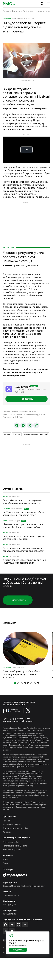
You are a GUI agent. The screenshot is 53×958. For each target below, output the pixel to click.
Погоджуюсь (18, 950)
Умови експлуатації (12, 849)
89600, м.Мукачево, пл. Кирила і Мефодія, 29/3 (24, 886)
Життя (5, 496)
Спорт (5, 521)
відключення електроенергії (36, 434)
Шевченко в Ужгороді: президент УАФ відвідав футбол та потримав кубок (23, 525)
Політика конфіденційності (15, 846)
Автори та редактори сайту (15, 828)
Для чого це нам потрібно (17, 945)
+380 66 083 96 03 (11, 895)
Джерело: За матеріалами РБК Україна (19, 411)
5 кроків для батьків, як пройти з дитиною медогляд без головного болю (24, 561)
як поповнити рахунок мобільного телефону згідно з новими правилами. (25, 372)
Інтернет (17, 434)
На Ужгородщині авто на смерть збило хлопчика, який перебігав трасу (23, 513)
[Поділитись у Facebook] (17, 425)
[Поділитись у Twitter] (30, 425)
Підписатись (26, 399)
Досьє (5, 863)
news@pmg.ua (9, 904)
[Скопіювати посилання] (36, 425)
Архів (5, 859)
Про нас (6, 821)
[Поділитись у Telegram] (23, 425)
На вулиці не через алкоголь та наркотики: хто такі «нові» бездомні (25, 537)
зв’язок (7, 434)
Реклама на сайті (10, 842)
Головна (6, 11)
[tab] (15, 683)
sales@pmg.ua (9, 914)
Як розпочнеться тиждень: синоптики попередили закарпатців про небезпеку (23, 549)
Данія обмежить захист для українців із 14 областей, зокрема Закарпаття (22, 501)
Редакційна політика (12, 824)
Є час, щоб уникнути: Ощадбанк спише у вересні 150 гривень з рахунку (22, 674)
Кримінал (6, 508)
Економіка (16, 11)
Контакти (7, 832)
